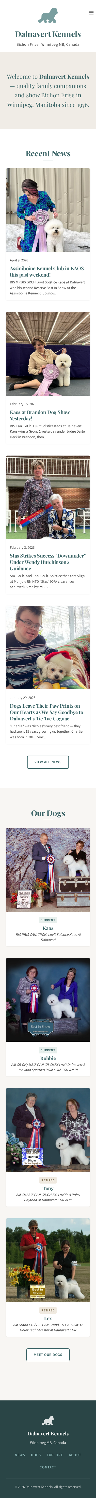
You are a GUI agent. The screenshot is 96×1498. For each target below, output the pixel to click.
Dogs (36, 1455)
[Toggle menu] (91, 13)
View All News (48, 762)
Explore (55, 1455)
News (20, 1455)
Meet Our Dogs (48, 1354)
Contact (48, 1467)
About (75, 1455)
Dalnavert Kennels (48, 33)
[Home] (48, 17)
